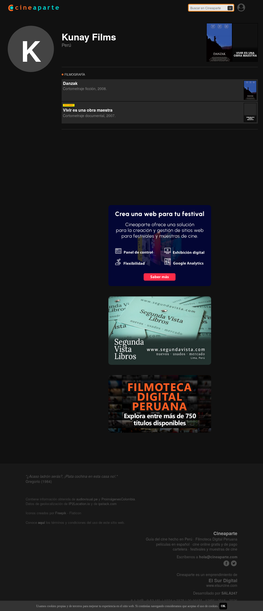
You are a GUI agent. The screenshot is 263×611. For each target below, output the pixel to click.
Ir (230, 8)
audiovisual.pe (87, 499)
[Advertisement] (100, 167)
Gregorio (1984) (39, 481)
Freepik (60, 512)
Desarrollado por (215, 593)
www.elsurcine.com (221, 585)
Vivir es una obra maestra (87, 110)
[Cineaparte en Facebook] (226, 563)
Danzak (70, 83)
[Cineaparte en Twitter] (234, 563)
